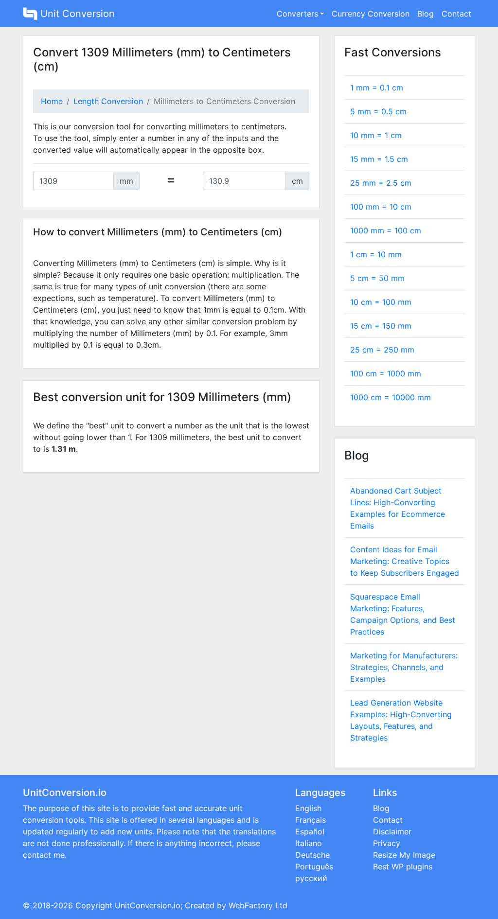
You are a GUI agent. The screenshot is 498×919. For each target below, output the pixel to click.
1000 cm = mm (390, 397)
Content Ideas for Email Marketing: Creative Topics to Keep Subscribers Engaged (404, 561)
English (308, 808)
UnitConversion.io (147, 905)
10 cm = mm (380, 302)
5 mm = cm (378, 111)
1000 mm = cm (385, 230)
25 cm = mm (382, 349)
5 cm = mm (377, 278)
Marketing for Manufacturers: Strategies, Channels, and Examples (404, 667)
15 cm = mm (380, 326)
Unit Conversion (76, 13)
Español (309, 831)
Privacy (386, 843)
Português (314, 866)
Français (310, 820)
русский (311, 878)
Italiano (308, 843)
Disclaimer (392, 831)
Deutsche (312, 855)
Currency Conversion (370, 13)
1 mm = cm (376, 87)
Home (52, 101)
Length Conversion (108, 101)
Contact (456, 13)
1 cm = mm (376, 254)
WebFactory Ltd (258, 905)
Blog (425, 13)
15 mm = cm (379, 159)
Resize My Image (404, 855)
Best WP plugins (402, 866)
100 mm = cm (380, 207)
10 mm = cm (376, 135)
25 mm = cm (380, 183)
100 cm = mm (385, 373)
